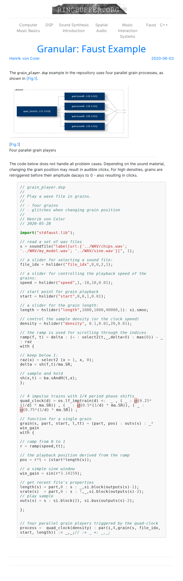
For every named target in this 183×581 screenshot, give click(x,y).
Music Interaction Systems (127, 30)
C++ (164, 24)
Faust (151, 24)
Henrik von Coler (24, 58)
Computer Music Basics (28, 27)
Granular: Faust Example (91, 48)
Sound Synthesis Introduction (74, 27)
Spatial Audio (101, 27)
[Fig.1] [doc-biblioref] (31, 78)
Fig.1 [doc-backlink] (15, 144)
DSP (49, 24)
